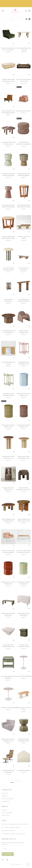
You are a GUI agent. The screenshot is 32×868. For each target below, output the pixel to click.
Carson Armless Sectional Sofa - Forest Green (8, 49)
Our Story (4, 810)
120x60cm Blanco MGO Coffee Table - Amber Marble (8, 80)
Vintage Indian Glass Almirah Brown (8, 488)
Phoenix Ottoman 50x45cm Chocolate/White (23, 143)
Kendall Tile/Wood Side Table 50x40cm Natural (8, 237)
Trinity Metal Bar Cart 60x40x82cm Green (8, 394)
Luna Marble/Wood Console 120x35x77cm (24, 300)
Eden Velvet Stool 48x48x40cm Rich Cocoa (24, 488)
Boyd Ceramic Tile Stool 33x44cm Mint (23, 583)
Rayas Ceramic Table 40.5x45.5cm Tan (8, 457)
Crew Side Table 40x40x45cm (9, 707)
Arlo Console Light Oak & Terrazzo (8, 363)
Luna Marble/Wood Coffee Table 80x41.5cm (8, 331)
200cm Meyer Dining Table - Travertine (23, 49)
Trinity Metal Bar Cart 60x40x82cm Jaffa (23, 363)
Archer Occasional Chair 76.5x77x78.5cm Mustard (8, 111)
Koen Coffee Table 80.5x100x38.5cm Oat (8, 645)
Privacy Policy (5, 815)
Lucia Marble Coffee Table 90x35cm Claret (8, 143)
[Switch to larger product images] (26, 19)
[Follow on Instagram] (7, 860)
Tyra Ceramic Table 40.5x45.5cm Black (8, 269)
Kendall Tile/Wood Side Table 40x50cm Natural (23, 206)
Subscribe (7, 854)
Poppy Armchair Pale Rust (23, 111)
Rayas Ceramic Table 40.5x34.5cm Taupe (24, 457)
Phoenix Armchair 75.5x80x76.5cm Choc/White (24, 331)
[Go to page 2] (20, 781)
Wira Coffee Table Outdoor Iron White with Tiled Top (23, 551)
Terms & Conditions (7, 813)
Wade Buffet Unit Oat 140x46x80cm (23, 614)
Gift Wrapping (5, 801)
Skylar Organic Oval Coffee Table (23, 708)
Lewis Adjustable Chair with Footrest (8, 771)
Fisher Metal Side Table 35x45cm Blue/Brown (23, 174)
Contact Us (5, 793)
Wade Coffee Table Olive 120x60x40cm (8, 614)
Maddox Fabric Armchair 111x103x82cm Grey (8, 740)
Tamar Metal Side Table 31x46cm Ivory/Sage (8, 174)
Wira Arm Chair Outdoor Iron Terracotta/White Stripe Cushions (8, 551)
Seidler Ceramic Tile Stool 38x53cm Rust (8, 583)
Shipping (4, 796)
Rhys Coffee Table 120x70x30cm (24, 269)
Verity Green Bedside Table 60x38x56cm (8, 677)
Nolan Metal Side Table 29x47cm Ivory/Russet (8, 206)
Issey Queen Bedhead (24, 770)
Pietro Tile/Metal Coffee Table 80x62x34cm (8, 520)
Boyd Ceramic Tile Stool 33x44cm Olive (8, 426)
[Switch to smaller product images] (29, 19)
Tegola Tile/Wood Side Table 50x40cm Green (24, 520)
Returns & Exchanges (7, 798)
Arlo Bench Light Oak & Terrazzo (24, 237)
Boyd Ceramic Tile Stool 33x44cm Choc (23, 426)
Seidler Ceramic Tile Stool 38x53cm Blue (24, 394)
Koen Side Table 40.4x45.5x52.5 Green (24, 645)
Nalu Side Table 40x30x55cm (8, 300)
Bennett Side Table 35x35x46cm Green (23, 740)
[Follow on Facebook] (3, 860)
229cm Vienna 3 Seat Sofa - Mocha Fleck (23, 80)
